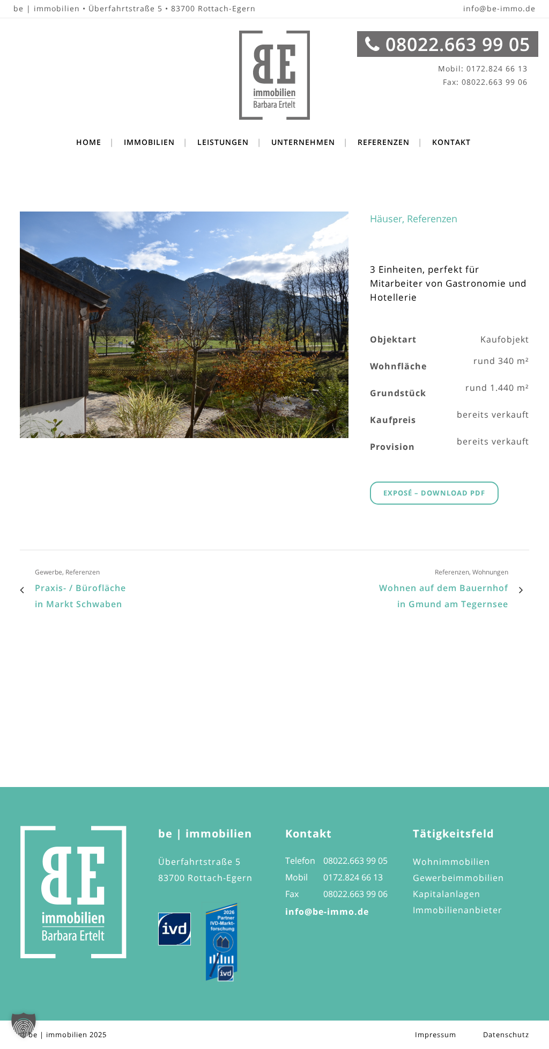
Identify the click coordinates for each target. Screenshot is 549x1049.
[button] (23, 1025)
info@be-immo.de (499, 8)
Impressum (435, 1034)
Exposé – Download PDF (434, 493)
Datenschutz (506, 1034)
